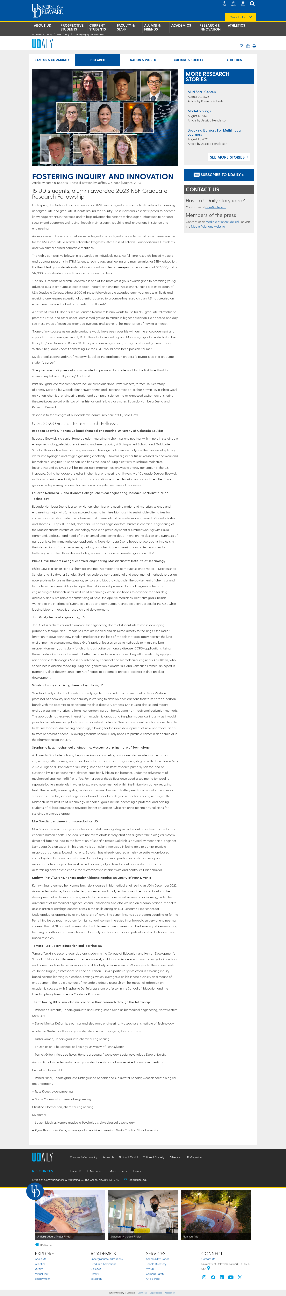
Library (94, 1273)
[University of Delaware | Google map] (208, 1268)
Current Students (97, 27)
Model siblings (199, 111)
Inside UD (75, 1171)
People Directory (156, 1263)
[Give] (243, 4)
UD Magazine (193, 1157)
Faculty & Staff (126, 27)
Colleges (95, 1268)
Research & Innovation (210, 27)
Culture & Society (188, 60)
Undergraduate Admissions (106, 1258)
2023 (58, 34)
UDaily (49, 34)
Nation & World (143, 60)
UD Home (36, 34)
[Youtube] (230, 1278)
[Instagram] (204, 1278)
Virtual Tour (41, 1273)
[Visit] (224, 4)
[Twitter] (239, 1278)
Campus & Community (52, 60)
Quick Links (237, 17)
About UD (42, 25)
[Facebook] (213, 1278)
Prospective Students (72, 27)
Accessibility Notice (157, 1258)
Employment (42, 1278)
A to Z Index (153, 1278)
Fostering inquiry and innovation (89, 34)
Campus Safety (155, 1273)
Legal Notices (156, 1293)
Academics (181, 25)
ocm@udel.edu (215, 207)
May (67, 34)
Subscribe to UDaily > (221, 174)
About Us (40, 1258)
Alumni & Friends (152, 27)
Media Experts (118, 1171)
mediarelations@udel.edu (222, 221)
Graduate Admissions (103, 1263)
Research (97, 60)
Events (137, 1171)
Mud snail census (202, 92)
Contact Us (208, 1258)
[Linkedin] (222, 1278)
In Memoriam (95, 1171)
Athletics (236, 25)
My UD (150, 1268)
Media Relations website (208, 226)
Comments (142, 1293)
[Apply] (233, 4)
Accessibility (170, 1293)
